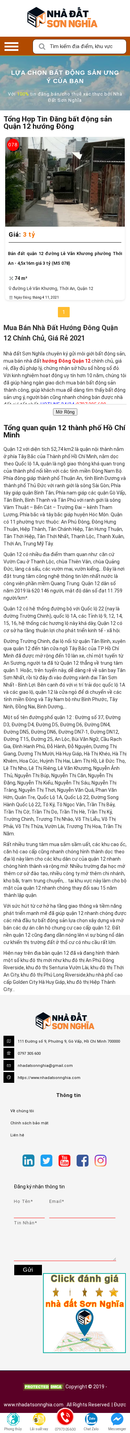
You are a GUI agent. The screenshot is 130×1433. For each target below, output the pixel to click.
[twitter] (46, 1161)
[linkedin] (28, 1161)
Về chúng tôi (22, 1111)
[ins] (112, 1162)
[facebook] (82, 1161)
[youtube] (64, 1161)
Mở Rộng (65, 412)
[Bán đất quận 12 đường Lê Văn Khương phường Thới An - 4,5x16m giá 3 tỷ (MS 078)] (65, 182)
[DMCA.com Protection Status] (43, 1386)
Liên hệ (17, 1135)
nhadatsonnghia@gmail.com (45, 1065)
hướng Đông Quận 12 (67, 361)
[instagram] (100, 1161)
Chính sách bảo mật (29, 1123)
